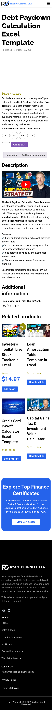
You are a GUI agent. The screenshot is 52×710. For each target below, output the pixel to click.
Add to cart (19, 144)
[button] (48, 3)
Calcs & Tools (8, 630)
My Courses (7, 644)
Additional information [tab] (33, 155)
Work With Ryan (9, 658)
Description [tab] (11, 155)
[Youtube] (3, 610)
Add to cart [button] (9, 389)
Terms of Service (10, 688)
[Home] (23, 567)
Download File (36, 382)
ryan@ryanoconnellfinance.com (17, 671)
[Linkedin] (9, 610)
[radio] (6, 135)
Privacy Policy (8, 680)
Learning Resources (11, 637)
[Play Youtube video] (26, 184)
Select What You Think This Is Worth (21, 128)
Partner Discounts (10, 651)
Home (4, 623)
